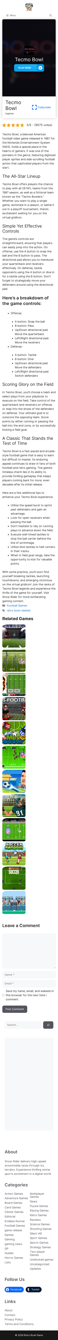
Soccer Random (29, 864)
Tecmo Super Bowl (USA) (29, 840)
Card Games (13, 1207)
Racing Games (39, 1210)
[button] (50, 15)
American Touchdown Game (29, 912)
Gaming (10, 1239)
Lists (8, 1262)
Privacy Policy (14, 1319)
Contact (10, 1315)
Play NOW (24, 67)
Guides (9, 1253)
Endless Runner (15, 1221)
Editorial (10, 1216)
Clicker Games (14, 1212)
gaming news (13, 1244)
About (9, 1310)
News (33, 1201)
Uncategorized (39, 1264)
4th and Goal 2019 (29, 646)
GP (6, 1248)
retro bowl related (18, 610)
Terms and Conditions (19, 1324)
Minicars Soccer (29, 743)
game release (13, 1230)
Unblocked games (41, 1259)
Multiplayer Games (37, 1195)
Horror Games (14, 1257)
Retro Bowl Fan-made (29, 694)
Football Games (17, 605)
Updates (35, 1268)
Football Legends (29, 791)
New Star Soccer (29, 888)
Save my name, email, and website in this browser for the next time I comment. (30, 995)
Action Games (14, 1193)
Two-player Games (37, 1253)
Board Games (13, 1202)
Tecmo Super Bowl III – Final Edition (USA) (29, 767)
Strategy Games (40, 1247)
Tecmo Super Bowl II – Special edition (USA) (29, 670)
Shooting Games (41, 1228)
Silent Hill (36, 1233)
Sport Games (38, 1238)
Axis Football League (29, 719)
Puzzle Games (39, 1206)
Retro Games (38, 1215)
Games (9, 1234)
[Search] (48, 1025)
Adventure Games (16, 1198)
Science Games (40, 1224)
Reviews (35, 1219)
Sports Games (39, 1242)
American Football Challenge (29, 815)
